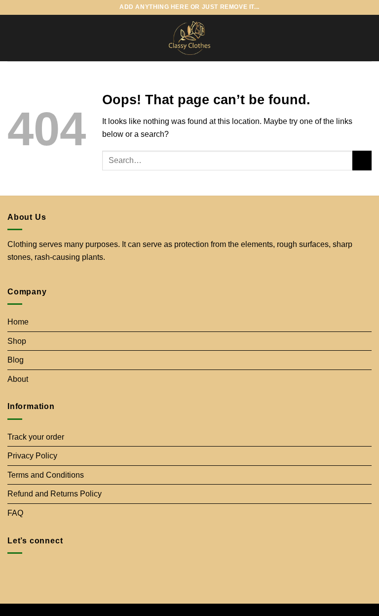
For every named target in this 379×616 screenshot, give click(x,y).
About (17, 379)
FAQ (15, 513)
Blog (15, 360)
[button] (13, 38)
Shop (16, 341)
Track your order (35, 437)
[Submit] (362, 160)
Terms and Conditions (45, 475)
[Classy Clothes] (189, 38)
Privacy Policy (32, 456)
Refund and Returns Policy (54, 494)
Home (18, 322)
